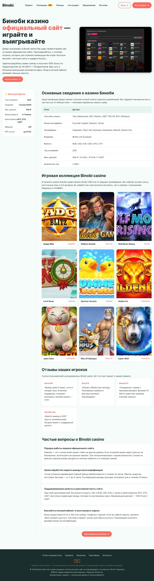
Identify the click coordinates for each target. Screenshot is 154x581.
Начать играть (11, 79)
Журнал (28, 5)
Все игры (103, 5)
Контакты (107, 555)
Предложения (89, 5)
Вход (123, 5)
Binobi (8, 5)
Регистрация (140, 5)
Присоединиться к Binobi (95, 534)
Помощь (60, 5)
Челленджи (44, 5)
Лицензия (81, 555)
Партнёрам (94, 555)
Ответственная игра (52, 555)
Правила (69, 555)
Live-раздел (73, 5)
